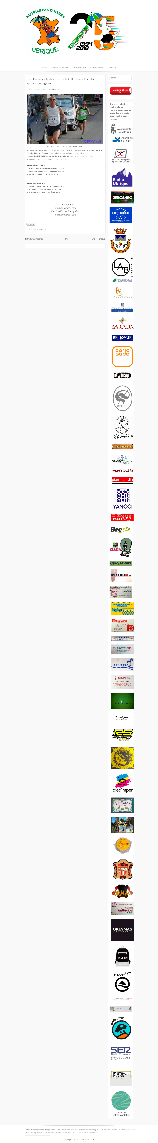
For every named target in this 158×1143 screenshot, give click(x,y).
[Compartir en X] (32, 224)
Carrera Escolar (97, 67)
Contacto (112, 67)
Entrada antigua (98, 239)
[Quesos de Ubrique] (122, 854)
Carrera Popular (79, 67)
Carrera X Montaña (59, 67)
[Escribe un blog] (30, 224)
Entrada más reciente (34, 239)
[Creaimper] (122, 793)
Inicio (44, 67)
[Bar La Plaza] (122, 812)
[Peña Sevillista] (122, 879)
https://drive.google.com (65, 207)
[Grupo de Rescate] (122, 768)
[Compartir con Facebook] (34, 224)
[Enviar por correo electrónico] (27, 224)
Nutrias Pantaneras (52, 89)
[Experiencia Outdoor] (122, 832)
